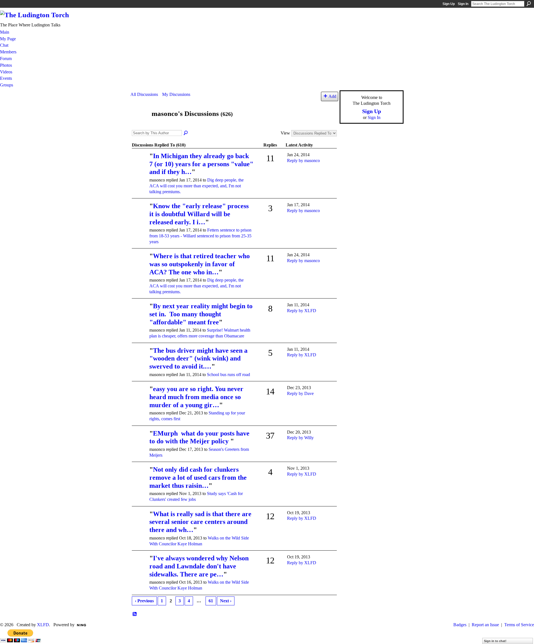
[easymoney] (140, 163)
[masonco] (139, 124)
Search (528, 3)
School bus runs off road (228, 374)
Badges (459, 624)
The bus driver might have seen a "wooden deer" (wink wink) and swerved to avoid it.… (198, 358)
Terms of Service (519, 624)
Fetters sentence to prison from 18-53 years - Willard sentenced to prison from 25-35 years (200, 236)
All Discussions (144, 94)
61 (211, 600)
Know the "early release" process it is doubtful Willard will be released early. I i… (199, 214)
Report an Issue (485, 624)
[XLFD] (140, 441)
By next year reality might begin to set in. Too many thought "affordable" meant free (201, 314)
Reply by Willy (300, 437)
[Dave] (140, 314)
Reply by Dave (300, 393)
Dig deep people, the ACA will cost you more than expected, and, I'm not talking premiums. (196, 186)
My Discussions (176, 94)
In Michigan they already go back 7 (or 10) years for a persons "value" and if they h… (201, 164)
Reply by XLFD (301, 310)
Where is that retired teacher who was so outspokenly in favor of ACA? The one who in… (199, 264)
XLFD (43, 624)
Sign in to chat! (495, 641)
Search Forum (186, 133)
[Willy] (140, 214)
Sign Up (448, 4)
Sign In (463, 4)
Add (332, 96)
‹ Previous (144, 600)
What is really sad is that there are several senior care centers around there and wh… (200, 522)
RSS (134, 614)
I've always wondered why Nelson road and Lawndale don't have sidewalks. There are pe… (199, 566)
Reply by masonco (303, 160)
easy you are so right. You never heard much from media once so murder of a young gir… (196, 397)
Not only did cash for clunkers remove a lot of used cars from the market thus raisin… (198, 477)
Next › (225, 600)
